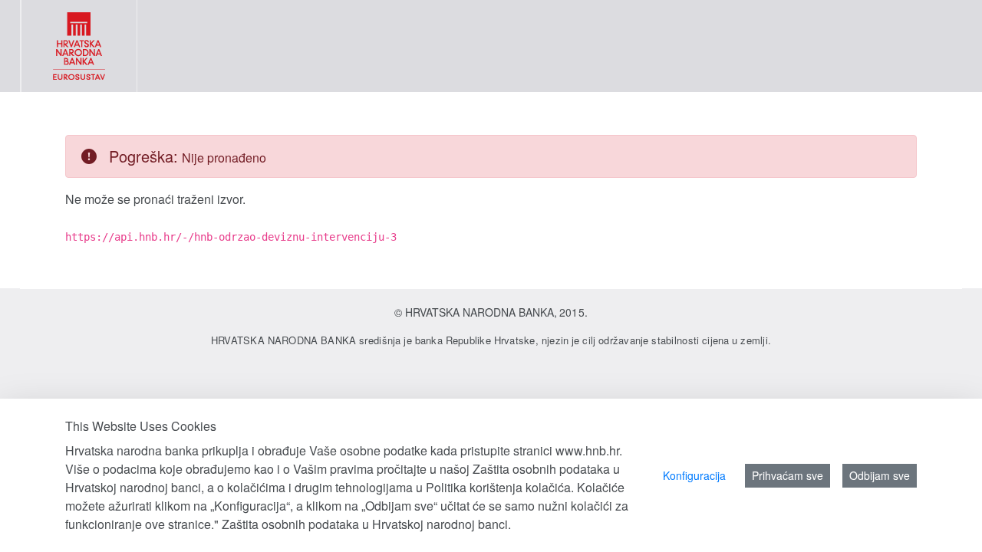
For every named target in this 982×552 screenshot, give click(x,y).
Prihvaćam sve (787, 475)
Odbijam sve (879, 475)
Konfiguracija (694, 475)
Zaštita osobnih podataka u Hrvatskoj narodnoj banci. (366, 524)
